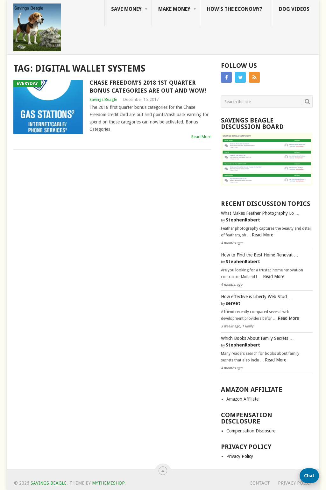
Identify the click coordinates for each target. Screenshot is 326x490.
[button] (309, 475)
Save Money (126, 9)
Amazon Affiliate (242, 399)
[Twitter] (240, 77)
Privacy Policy (239, 456)
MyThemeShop (108, 483)
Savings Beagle (103, 99)
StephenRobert (243, 219)
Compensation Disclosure (250, 430)
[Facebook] (226, 77)
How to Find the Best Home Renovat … (259, 254)
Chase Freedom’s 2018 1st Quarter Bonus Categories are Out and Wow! (147, 86)
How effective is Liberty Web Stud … (257, 296)
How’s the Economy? (234, 9)
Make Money (174, 9)
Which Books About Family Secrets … (257, 338)
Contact (260, 483)
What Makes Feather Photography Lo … (260, 213)
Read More (201, 136)
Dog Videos (294, 9)
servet (233, 303)
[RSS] (254, 77)
